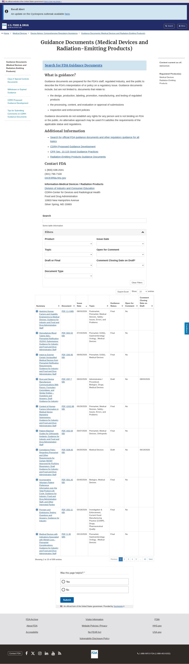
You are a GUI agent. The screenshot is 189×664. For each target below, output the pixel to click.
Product (49, 239)
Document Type (54, 271)
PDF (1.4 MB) (68, 311)
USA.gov (157, 632)
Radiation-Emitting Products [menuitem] (168, 82)
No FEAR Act (94, 632)
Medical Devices (20, 33)
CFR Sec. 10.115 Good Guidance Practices (74, 151)
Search (47, 215)
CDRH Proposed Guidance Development (18, 101)
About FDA (32, 626)
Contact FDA (15, 653)
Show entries (143, 291)
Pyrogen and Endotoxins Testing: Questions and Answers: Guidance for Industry (49, 515)
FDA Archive (32, 619)
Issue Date (103, 239)
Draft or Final (52, 260)
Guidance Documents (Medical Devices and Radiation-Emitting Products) (16, 66)
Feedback (187, 328)
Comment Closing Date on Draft (144, 301)
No (67, 589)
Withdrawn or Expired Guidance (17, 91)
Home (6, 33)
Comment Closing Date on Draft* (116, 260)
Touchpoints (118, 606)
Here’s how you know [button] (52, 1)
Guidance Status (115, 304)
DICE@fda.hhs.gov (55, 178)
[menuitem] (171, 80)
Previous (114, 559)
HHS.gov (157, 626)
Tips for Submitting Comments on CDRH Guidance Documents (17, 113)
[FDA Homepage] (15, 26)
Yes (68, 581)
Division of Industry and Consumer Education (69, 188)
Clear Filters (137, 282)
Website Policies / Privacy (94, 626)
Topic (48, 249)
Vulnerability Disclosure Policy (94, 638)
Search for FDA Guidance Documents (73, 65)
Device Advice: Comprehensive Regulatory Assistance (54, 33)
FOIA (157, 619)
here (67, 14)
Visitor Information (94, 619)
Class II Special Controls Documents (18, 80)
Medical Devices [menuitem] (167, 77)
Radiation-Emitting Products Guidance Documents (78, 156)
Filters (49, 232)
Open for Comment (108, 249)
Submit (67, 599)
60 (145, 559)
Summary (40, 306)
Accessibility (32, 632)
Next (150, 559)
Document (66, 306)
